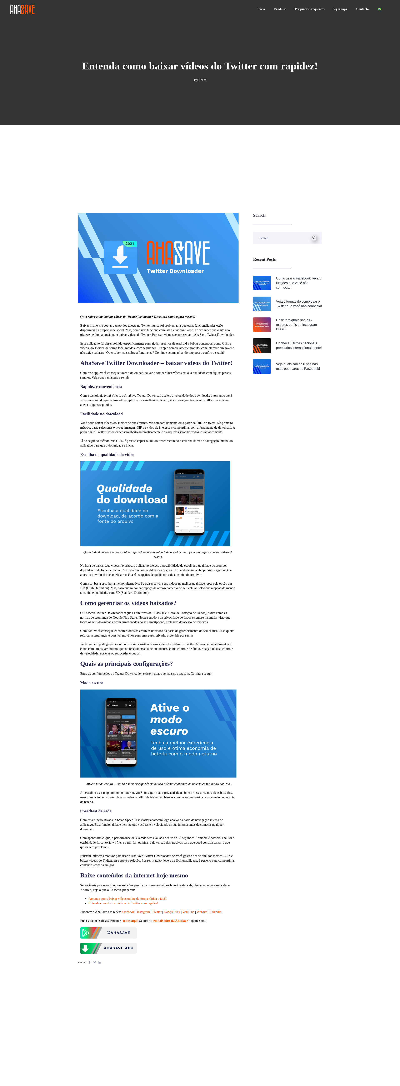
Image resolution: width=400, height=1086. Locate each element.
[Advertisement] (200, 156)
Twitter (156, 912)
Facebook (128, 912)
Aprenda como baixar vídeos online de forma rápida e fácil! (128, 898)
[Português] (379, 9)
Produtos (280, 9)
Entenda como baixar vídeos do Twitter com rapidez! (123, 903)
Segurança (340, 9)
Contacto (363, 9)
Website (202, 912)
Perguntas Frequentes (309, 9)
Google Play (172, 912)
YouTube (188, 912)
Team (202, 80)
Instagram (143, 912)
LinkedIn (215, 912)
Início (261, 9)
